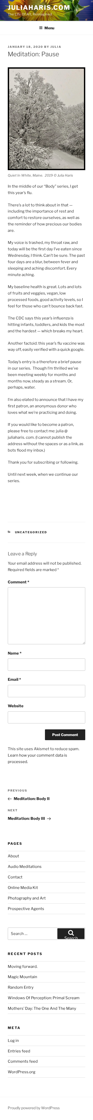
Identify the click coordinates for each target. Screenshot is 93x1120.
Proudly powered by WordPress (34, 1108)
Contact (15, 877)
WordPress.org (21, 1072)
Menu (49, 28)
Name (14, 653)
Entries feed (19, 1051)
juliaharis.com (39, 7)
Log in (13, 1040)
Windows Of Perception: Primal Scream (44, 998)
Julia (55, 47)
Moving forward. (22, 966)
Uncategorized (31, 532)
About (13, 856)
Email (14, 679)
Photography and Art (27, 898)
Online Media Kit (23, 887)
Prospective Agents (26, 908)
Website (16, 706)
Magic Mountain (22, 977)
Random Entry (21, 987)
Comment (18, 582)
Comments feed (23, 1061)
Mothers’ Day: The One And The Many (42, 1008)
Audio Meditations (25, 866)
